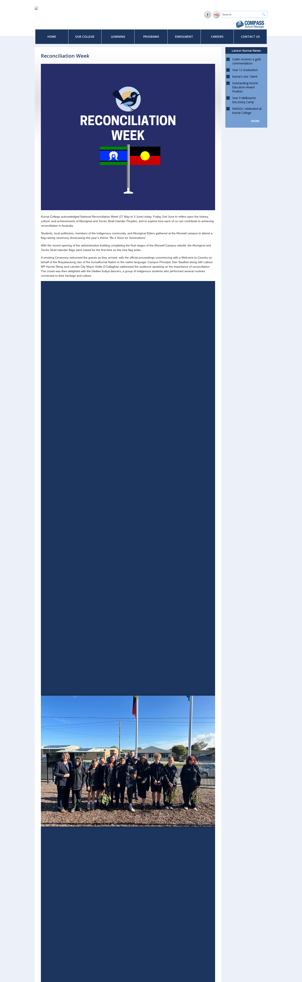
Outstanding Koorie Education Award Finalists (245, 87)
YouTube (216, 15)
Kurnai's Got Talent (245, 76)
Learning (118, 36)
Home (51, 36)
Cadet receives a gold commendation (246, 61)
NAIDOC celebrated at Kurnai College (247, 111)
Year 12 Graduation (245, 70)
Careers (217, 36)
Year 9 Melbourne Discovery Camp (244, 100)
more (255, 121)
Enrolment (184, 36)
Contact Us (250, 36)
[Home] (36, 9)
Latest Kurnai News (246, 50)
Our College (85, 36)
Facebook (207, 15)
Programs (151, 36)
